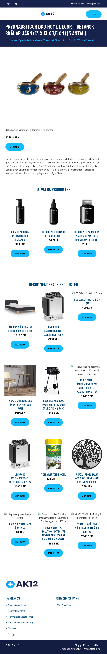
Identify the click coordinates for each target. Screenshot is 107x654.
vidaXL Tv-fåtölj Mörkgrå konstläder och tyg (87, 527)
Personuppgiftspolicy (70, 648)
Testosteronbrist (17, 605)
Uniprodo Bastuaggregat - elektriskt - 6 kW (53, 330)
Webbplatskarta (92, 648)
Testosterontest (16, 610)
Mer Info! (14, 146)
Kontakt (87, 645)
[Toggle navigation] (9, 14)
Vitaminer (24, 129)
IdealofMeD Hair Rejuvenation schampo (20, 235)
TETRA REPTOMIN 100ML (53, 474)
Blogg (11, 634)
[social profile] (16, 3)
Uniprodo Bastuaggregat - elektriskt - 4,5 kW (20, 478)
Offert (94, 14)
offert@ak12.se (93, 3)
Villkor (97, 645)
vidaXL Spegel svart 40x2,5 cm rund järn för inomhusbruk (87, 478)
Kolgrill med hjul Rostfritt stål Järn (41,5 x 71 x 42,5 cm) (53, 404)
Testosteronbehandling (20, 622)
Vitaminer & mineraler (41, 129)
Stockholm (79, 3)
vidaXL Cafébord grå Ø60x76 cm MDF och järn (20, 404)
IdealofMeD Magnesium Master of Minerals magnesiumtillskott (86, 235)
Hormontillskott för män (21, 616)
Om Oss (12, 628)
